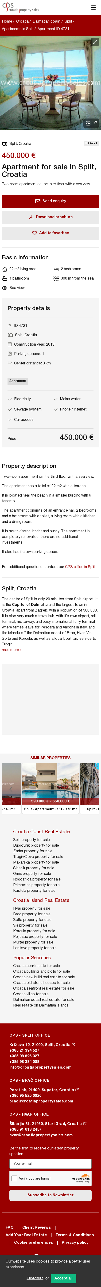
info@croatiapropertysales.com (40, 1067)
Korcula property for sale (34, 931)
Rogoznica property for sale (37, 879)
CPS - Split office (29, 1035)
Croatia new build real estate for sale (44, 977)
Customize (35, 1278)
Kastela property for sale (34, 890)
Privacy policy (75, 1242)
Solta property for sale (32, 920)
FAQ (10, 1227)
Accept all (63, 1278)
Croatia (22, 21)
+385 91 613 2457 (25, 1129)
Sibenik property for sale (33, 868)
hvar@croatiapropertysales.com (41, 1135)
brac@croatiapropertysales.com (41, 1101)
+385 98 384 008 (24, 1062)
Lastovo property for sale (35, 948)
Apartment (17, 381)
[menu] (93, 7)
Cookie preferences (33, 1242)
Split (68, 21)
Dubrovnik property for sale (36, 845)
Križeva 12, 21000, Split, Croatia (40, 1045)
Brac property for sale (31, 914)
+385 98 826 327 (24, 1056)
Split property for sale (31, 840)
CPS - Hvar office (29, 1114)
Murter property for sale (33, 942)
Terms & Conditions (74, 1235)
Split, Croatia (20, 144)
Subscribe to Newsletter (50, 1195)
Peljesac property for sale (35, 937)
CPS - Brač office (29, 1080)
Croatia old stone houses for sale (41, 983)
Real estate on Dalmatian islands (41, 1005)
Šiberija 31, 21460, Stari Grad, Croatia (46, 1124)
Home (7, 21)
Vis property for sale (30, 925)
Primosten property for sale (36, 885)
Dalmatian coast (47, 21)
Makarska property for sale (36, 862)
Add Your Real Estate (26, 1235)
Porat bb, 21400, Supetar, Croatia (42, 1090)
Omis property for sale (32, 874)
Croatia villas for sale (31, 994)
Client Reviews (36, 1227)
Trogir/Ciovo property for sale (38, 857)
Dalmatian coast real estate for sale (43, 1000)
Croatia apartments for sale (36, 966)
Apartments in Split (18, 29)
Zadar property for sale (32, 851)
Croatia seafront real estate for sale (43, 988)
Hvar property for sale (31, 908)
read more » (12, 650)
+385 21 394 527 (24, 1050)
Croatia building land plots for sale (41, 971)
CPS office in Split (80, 567)
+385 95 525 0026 (25, 1096)
